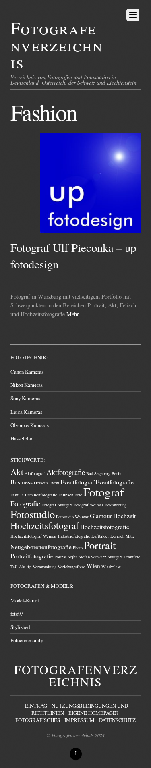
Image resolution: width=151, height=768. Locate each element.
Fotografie (25, 503)
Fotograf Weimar (88, 505)
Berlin (117, 473)
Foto (78, 495)
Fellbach (65, 495)
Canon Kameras (26, 371)
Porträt (60, 557)
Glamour (101, 516)
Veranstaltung (44, 566)
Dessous (41, 483)
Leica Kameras (26, 411)
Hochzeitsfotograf (44, 525)
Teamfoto (132, 557)
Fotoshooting (115, 505)
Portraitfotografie (31, 556)
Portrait (100, 545)
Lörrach (117, 536)
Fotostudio (32, 514)
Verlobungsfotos (71, 566)
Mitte (130, 536)
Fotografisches (37, 720)
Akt (16, 471)
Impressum (79, 720)
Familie (17, 495)
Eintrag (36, 705)
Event (54, 483)
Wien (93, 566)
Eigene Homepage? (93, 712)
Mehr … (76, 314)
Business (21, 482)
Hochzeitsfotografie (104, 527)
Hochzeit (124, 516)
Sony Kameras (25, 398)
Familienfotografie (41, 495)
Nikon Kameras (26, 384)
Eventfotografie (114, 482)
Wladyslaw (111, 566)
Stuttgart (115, 557)
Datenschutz (117, 720)
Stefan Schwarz (92, 557)
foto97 (16, 613)
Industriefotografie (74, 536)
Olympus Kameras (29, 425)
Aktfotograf (35, 473)
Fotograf (103, 492)
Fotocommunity (26, 640)
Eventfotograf (77, 482)
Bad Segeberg (98, 473)
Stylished (20, 627)
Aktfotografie (65, 472)
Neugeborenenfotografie (41, 547)
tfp (29, 566)
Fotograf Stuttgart (56, 505)
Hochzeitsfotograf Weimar (33, 536)
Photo (78, 547)
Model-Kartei (24, 600)
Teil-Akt (17, 566)
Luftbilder (100, 536)
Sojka (72, 557)
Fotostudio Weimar (72, 516)
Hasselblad (21, 438)
